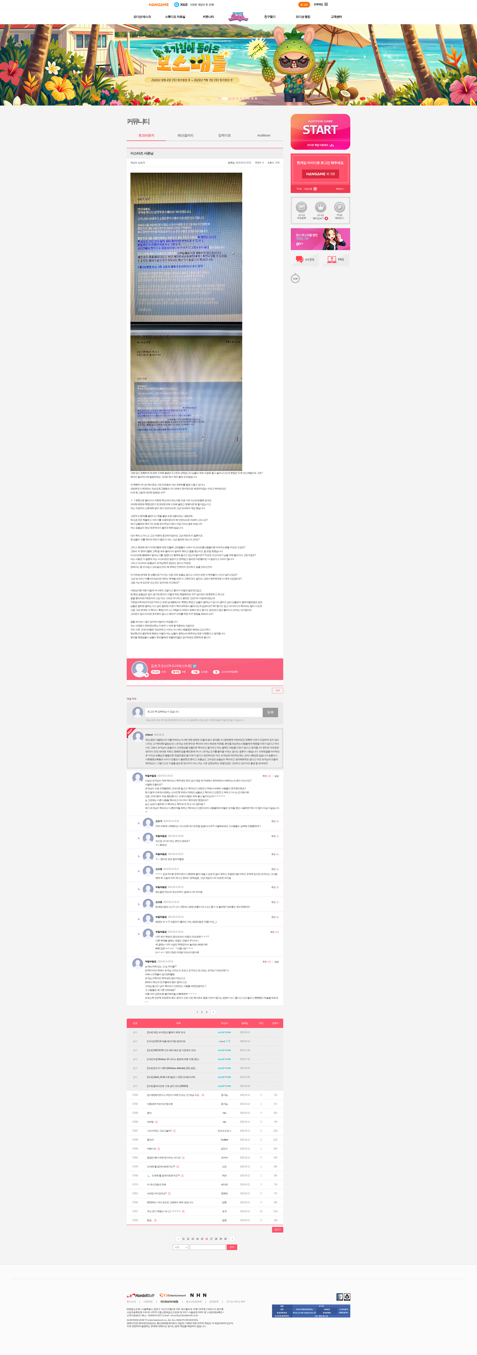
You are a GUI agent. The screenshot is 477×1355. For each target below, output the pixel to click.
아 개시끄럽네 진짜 (156, 1184)
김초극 (141, 162)
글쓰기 (277, 1229)
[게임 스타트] (320, 127)
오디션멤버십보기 (318, 217)
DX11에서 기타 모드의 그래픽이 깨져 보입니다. (170, 1202)
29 (220, 1239)
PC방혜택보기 (339, 216)
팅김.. (151, 1220)
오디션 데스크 (142, 16)
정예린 (224, 1193)
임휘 (224, 1202)
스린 (224, 1166)
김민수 (224, 1148)
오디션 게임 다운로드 (320, 145)
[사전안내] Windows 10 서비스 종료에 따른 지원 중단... (173, 1059)
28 (216, 1239)
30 (225, 1239)
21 (183, 1239)
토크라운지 (146, 135)
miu (224, 1112)
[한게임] (159, 4)
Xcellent (224, 1139)
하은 (224, 1175)
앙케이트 (224, 135)
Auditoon (263, 135)
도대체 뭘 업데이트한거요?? (163, 1166)
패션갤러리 (185, 135)
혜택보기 (340, 189)
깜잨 (224, 1220)
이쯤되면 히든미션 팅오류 (160, 1104)
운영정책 (213, 1301)
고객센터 (336, 16)
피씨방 (152, 1121)
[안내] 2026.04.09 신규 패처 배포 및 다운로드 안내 (171, 1050)
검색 (232, 1247)
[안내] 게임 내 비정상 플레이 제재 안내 (166, 1032)
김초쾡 (158, 869)
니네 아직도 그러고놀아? (161, 1130)
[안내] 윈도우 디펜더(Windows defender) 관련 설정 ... (172, 1068)
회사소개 (131, 1301)
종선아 (150, 1139)
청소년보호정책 (194, 1301)
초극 (224, 1211)
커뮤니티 (208, 16)
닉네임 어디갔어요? (158, 1193)
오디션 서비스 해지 (235, 1301)
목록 (278, 690)
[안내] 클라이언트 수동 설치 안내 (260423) (167, 1086)
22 (188, 1239)
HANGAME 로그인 (320, 173)
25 (202, 1239)
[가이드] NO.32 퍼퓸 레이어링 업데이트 (166, 1041)
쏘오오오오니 (224, 1130)
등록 (270, 712)
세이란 (224, 1184)
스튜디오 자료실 (175, 16)
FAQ (335, 259)
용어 (149, 1112)
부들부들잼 (150, 775)
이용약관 (147, 1301)
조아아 (224, 1157)
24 (197, 1239)
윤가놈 (224, 1095)
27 (211, 1239)
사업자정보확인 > (216, 1312)
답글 (276, 776)
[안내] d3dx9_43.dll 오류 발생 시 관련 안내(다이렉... (171, 1077)
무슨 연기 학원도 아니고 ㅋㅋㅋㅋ (165, 1211)
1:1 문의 (305, 259)
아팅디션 (153, 1148)
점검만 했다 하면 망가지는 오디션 (165, 1157)
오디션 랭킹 (303, 16)
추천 (265, 776)
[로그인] (304, 4)
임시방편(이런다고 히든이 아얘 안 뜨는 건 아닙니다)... (175, 1095)
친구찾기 (269, 16)
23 (193, 1239)
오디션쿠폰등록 (301, 216)
